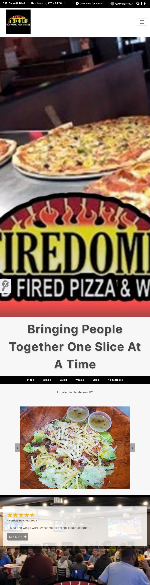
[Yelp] (145, 3)
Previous (17, 447)
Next (132, 447)
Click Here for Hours (91, 3)
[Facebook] (141, 3)
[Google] (137, 3)
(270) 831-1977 (124, 3)
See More (16, 536)
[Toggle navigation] (142, 22)
